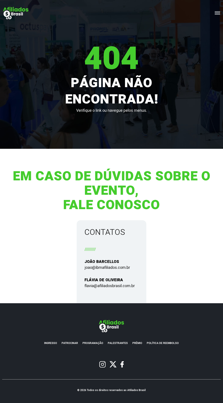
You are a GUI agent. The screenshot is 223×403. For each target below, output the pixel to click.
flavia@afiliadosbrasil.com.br (109, 286)
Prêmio (137, 343)
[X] (113, 364)
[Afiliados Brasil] (15, 13)
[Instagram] (102, 364)
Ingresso (50, 343)
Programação (93, 343)
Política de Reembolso (163, 343)
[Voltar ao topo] (217, 397)
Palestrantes (118, 343)
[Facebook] (122, 364)
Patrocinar (70, 343)
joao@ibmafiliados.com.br (107, 268)
